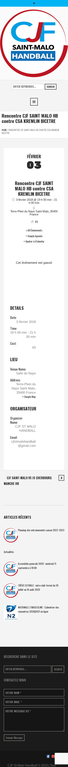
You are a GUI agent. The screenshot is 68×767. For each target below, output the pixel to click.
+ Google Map (29, 397)
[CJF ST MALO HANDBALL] (34, 43)
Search (51, 86)
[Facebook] (48, 756)
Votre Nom (13, 693)
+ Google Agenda (34, 236)
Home (4, 130)
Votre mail (13, 702)
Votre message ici (18, 711)
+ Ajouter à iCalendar (34, 241)
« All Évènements (34, 230)
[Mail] (53, 756)
